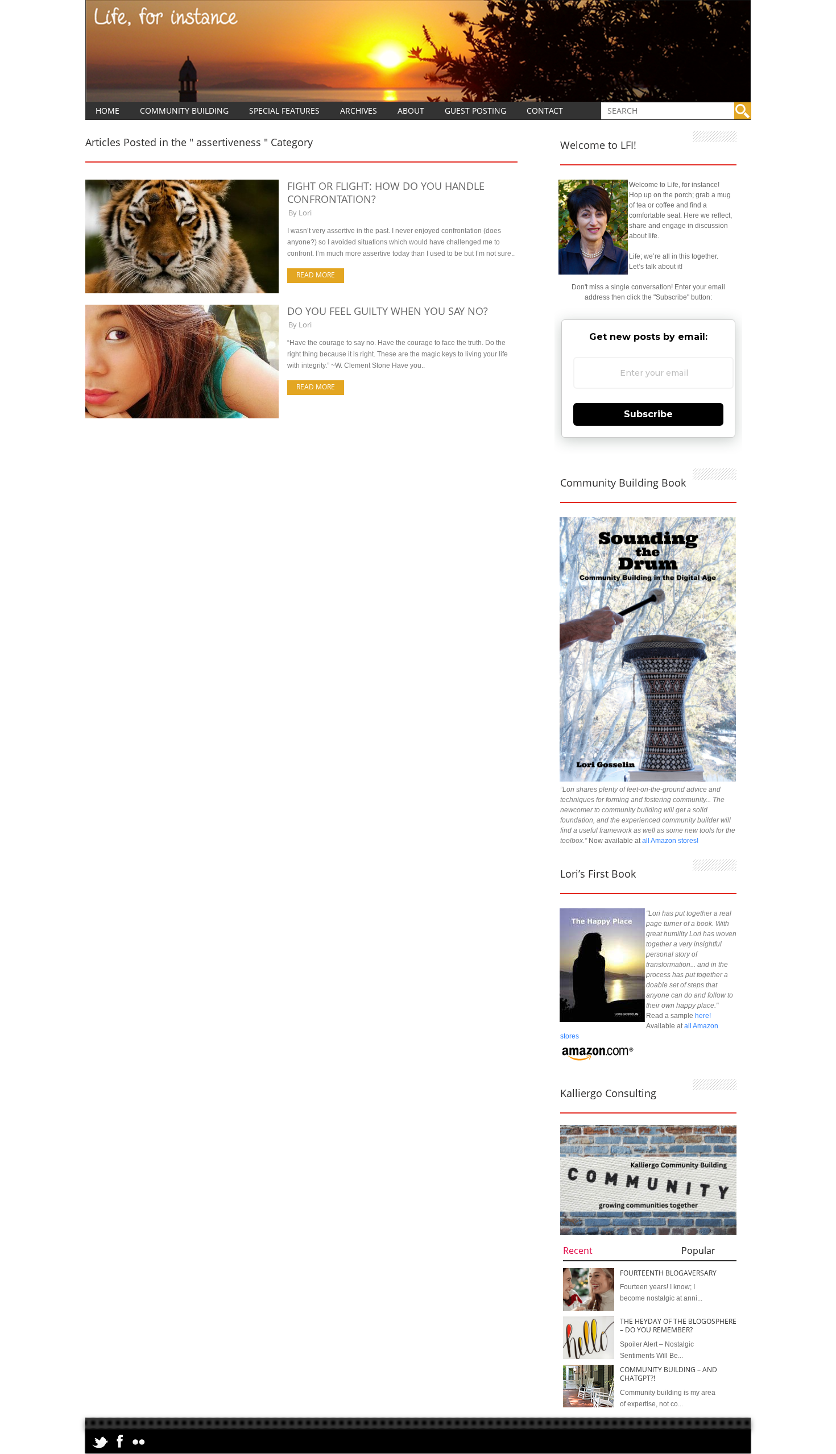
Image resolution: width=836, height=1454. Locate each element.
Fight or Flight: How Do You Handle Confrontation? (386, 192)
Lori (305, 212)
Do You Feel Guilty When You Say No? (387, 311)
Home (107, 110)
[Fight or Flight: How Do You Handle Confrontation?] (182, 291)
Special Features (284, 110)
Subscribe (648, 414)
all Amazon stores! (670, 840)
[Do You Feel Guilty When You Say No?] (182, 416)
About (411, 110)
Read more (315, 275)
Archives (358, 110)
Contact (545, 110)
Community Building (184, 110)
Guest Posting (475, 110)
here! (703, 1015)
